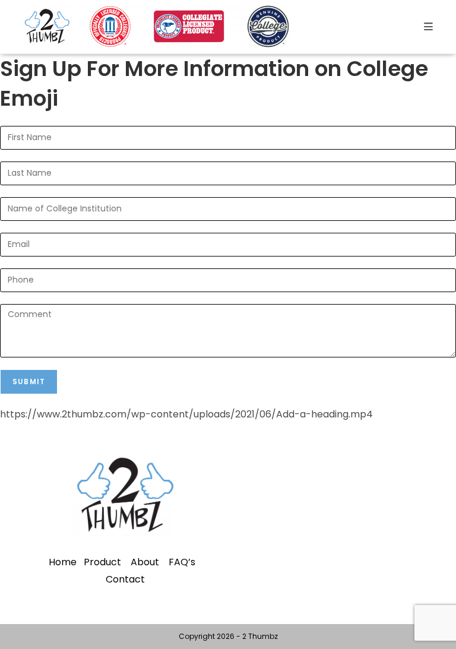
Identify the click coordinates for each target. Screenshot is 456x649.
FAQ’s (182, 562)
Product (102, 562)
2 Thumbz (260, 636)
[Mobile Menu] (428, 27)
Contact (125, 579)
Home (63, 562)
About (145, 562)
